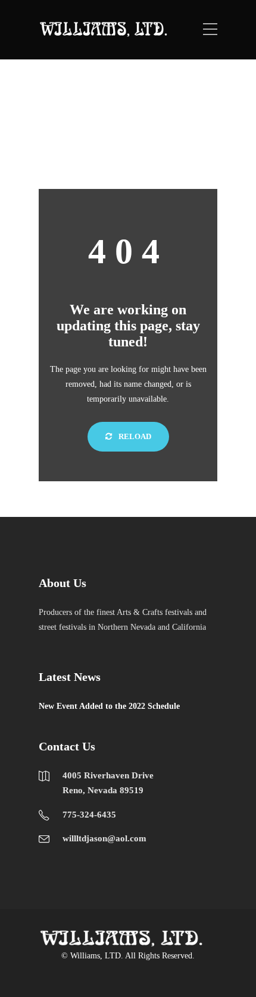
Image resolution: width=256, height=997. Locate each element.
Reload (134, 436)
